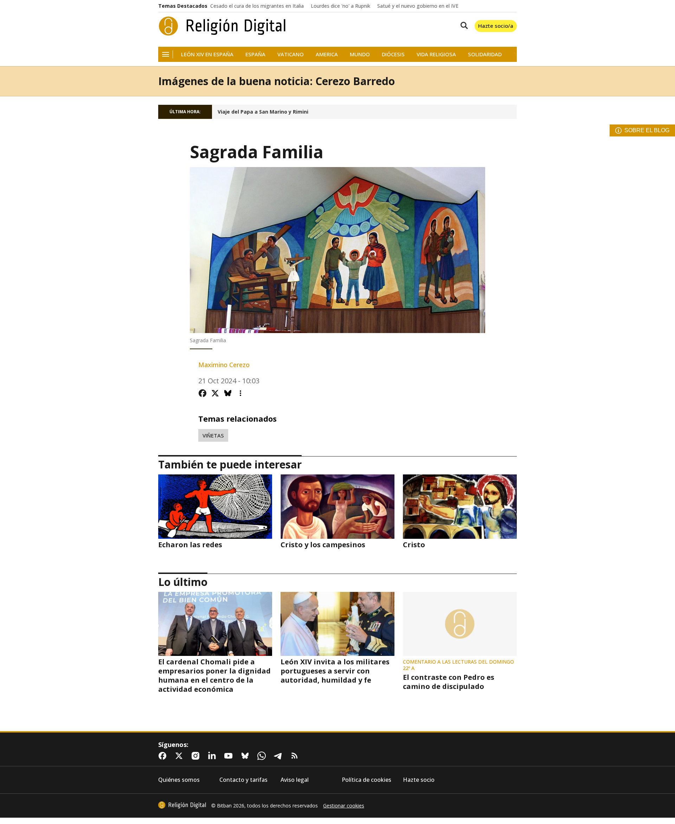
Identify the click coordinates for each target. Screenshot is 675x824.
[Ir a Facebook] (163, 756)
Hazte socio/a (495, 25)
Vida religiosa (436, 54)
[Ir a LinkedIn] (213, 756)
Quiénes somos (179, 780)
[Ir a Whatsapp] (263, 756)
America (327, 54)
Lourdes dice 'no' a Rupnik (340, 6)
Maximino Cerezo (224, 365)
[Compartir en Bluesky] (228, 393)
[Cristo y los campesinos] (337, 506)
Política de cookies (366, 780)
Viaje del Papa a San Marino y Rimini (263, 112)
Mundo (360, 54)
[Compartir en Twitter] (215, 393)
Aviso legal (295, 780)
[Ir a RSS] (296, 756)
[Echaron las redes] (215, 506)
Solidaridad (485, 54)
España (255, 54)
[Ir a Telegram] (279, 756)
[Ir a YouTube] (230, 756)
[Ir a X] (180, 756)
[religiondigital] (182, 805)
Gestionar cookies (343, 806)
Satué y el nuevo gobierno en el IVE (417, 6)
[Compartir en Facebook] (202, 393)
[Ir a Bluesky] (246, 756)
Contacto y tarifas (243, 780)
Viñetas (213, 435)
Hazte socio (419, 780)
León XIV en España (207, 54)
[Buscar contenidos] (462, 26)
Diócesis (393, 54)
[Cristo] (460, 506)
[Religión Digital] (222, 26)
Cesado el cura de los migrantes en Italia (257, 6)
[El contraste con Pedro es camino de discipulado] (460, 624)
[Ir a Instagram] (196, 756)
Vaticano (290, 54)
